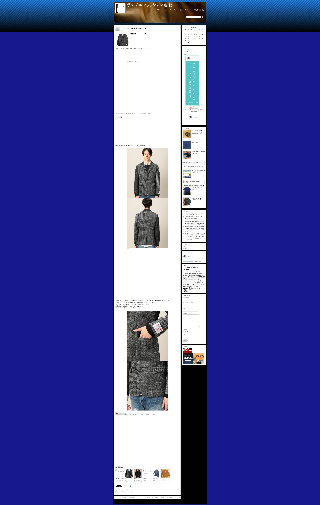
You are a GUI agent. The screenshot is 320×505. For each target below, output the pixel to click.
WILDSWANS (186, 281)
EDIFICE (197, 272)
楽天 (198, 289)
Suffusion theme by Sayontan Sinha (198, 501)
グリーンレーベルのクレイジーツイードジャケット (129, 480)
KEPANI (184, 277)
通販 (178, 489)
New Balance (192, 277)
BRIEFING (192, 270)
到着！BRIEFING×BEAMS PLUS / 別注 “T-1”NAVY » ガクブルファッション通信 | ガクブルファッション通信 (194, 223)
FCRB (202, 272)
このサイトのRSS (197, 261)
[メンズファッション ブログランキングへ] (120, 414)
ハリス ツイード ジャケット (133, 28)
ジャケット (174, 489)
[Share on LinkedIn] (145, 33)
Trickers (195, 279)
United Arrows (125, 30)
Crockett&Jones (186, 272)
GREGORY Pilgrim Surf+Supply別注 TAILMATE (193, 185)
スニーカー (195, 283)
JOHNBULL (185, 275)
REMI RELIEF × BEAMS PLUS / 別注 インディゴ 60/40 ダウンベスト (162, 497)
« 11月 (188, 42)
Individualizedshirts (191, 273)
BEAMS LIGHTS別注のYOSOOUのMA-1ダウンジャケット (129, 497)
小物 (195, 289)
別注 (191, 288)
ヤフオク (196, 286)
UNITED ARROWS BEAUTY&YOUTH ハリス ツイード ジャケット (133, 113)
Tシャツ (199, 279)
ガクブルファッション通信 (150, 4)
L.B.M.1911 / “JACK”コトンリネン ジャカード (156, 480)
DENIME (192, 271)
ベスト (187, 286)
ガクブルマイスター (122, 489)
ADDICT (184, 267)
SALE (185, 279)
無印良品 (202, 288)
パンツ (195, 285)
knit (187, 277)
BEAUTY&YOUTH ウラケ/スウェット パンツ (120, 480)
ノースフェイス (189, 284)
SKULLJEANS (190, 279)
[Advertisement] (145, 18)
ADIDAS (189, 268)
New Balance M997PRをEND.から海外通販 (194, 226)
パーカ (200, 284)
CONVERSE (198, 270)
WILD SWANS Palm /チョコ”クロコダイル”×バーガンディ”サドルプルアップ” (198, 132)
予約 (186, 289)
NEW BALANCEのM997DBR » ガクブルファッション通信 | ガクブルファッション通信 (194, 230)
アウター (130, 30)
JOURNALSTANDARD (196, 275)
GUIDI (184, 273)
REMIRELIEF (201, 277)
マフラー (191, 286)
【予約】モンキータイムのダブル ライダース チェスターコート (138, 481)
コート (192, 281)
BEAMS (186, 270)
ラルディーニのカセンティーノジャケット (165, 480)
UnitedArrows (169, 489)
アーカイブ (185, 246)
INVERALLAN (199, 273)
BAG (197, 268)
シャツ (196, 281)
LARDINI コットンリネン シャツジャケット (147, 480)
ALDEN (194, 268)
